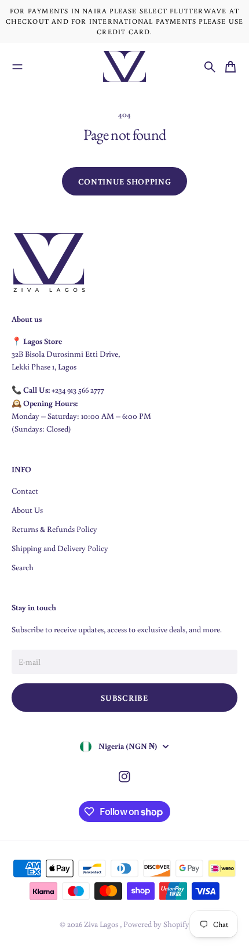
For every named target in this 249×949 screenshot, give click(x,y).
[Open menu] (17, 66)
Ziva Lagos (102, 924)
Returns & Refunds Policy (54, 529)
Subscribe (124, 698)
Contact (25, 491)
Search (23, 567)
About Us (27, 510)
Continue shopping (124, 181)
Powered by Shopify (156, 924)
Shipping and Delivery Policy (60, 548)
